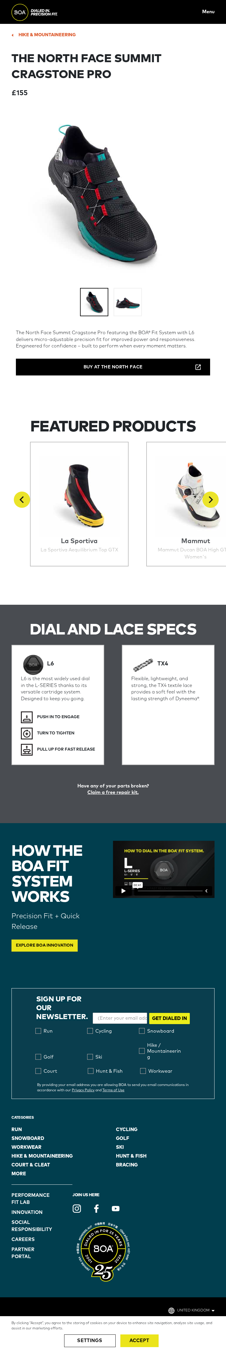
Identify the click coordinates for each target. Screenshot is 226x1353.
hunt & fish (131, 1156)
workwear (26, 1147)
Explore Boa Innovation (44, 945)
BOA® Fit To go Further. (47, 12)
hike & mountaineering (47, 35)
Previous (22, 500)
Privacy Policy (83, 1090)
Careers (23, 1239)
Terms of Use (113, 1090)
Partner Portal (22, 1253)
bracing (127, 1165)
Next (210, 500)
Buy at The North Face (113, 367)
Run (16, 1129)
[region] (113, 1334)
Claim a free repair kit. (113, 792)
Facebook (96, 1208)
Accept (139, 1340)
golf (122, 1138)
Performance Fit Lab (26, 1199)
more (18, 1173)
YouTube (115, 1208)
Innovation (26, 1212)
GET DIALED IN (169, 1018)
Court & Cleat (30, 1165)
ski (120, 1147)
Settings (89, 1340)
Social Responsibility (26, 1226)
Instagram (76, 1208)
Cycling (126, 1129)
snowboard (27, 1138)
